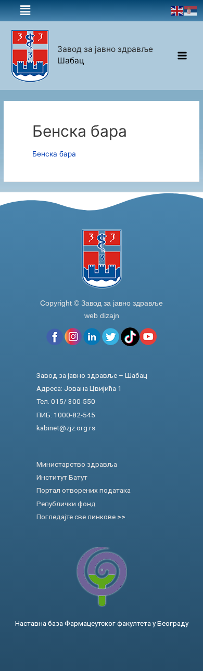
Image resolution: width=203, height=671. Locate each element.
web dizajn (101, 315)
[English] (177, 10)
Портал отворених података (83, 490)
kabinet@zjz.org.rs (65, 428)
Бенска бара (54, 154)
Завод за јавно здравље (105, 49)
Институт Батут (61, 477)
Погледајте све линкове (80, 516)
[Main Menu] (182, 56)
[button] (25, 10)
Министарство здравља (76, 464)
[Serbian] (191, 10)
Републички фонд (66, 503)
